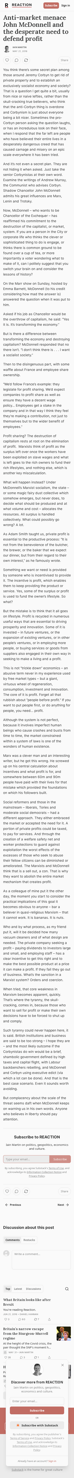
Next (61, 1205)
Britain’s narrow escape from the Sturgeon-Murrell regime (25, 1333)
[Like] (7, 60)
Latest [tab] (18, 1289)
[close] (62, 1365)
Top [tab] (8, 1289)
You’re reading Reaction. (19, 1310)
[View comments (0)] (17, 60)
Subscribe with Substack (40, 1425)
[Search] (67, 1289)
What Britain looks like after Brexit (27, 1302)
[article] (37, 1309)
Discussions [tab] (33, 1289)
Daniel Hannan (29, 1314)
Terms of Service (19, 1438)
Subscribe (51, 5)
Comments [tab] (13, 1240)
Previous (15, 1205)
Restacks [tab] (29, 1240)
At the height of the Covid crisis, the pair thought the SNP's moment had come (27, 1345)
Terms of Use (24, 1442)
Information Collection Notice (30, 1446)
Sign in (65, 5)
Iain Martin (19, 47)
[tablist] (20, 1240)
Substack (17, 1470)
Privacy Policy (43, 1438)
